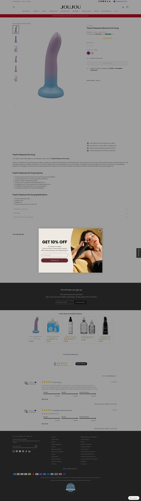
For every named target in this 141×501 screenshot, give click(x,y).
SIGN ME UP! (54, 260)
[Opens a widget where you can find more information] (133, 498)
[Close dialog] (100, 230)
